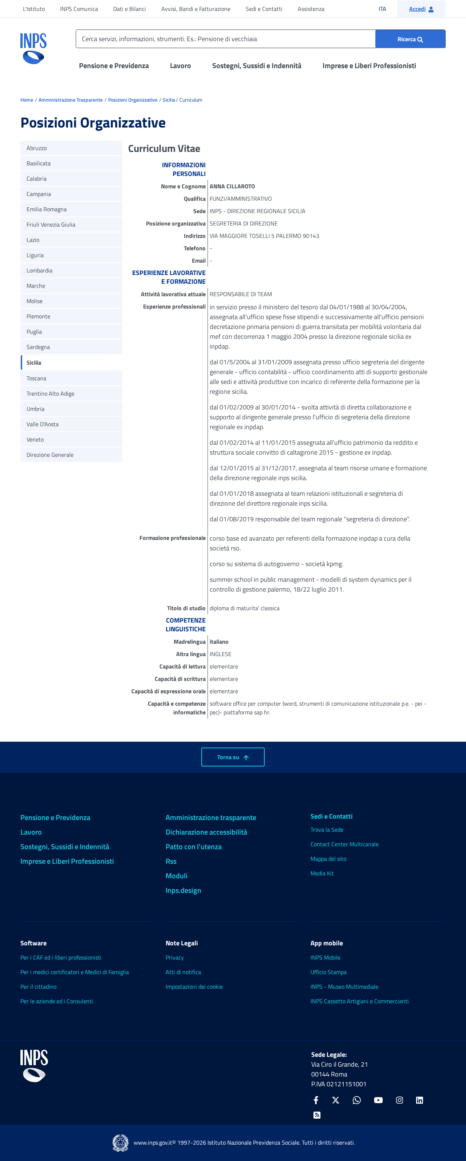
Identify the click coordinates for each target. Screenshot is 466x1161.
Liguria (35, 255)
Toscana (36, 378)
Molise (35, 301)
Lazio (33, 239)
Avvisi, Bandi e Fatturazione (195, 8)
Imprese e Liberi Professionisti (369, 65)
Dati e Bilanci (129, 8)
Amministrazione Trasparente (71, 99)
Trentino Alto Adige (50, 393)
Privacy (175, 957)
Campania (39, 193)
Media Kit (322, 873)
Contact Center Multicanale (345, 844)
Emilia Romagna (47, 209)
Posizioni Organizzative (132, 99)
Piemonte (38, 316)
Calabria (37, 178)
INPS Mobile (325, 957)
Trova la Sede (327, 829)
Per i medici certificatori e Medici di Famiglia (74, 972)
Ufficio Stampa (329, 972)
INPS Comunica (79, 8)
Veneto (35, 439)
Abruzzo (37, 148)
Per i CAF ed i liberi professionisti (61, 957)
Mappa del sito (328, 858)
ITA (387, 8)
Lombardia (39, 270)
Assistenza (311, 8)
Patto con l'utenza (194, 846)
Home (26, 99)
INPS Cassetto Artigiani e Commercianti (360, 1001)
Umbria (35, 408)
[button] (421, 8)
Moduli (176, 875)
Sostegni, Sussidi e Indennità (256, 65)
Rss (171, 861)
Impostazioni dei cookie (194, 986)
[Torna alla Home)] (34, 1066)
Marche (36, 285)
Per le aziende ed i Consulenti (56, 1001)
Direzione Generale (50, 454)
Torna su (229, 757)
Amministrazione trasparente (211, 817)
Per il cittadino (38, 986)
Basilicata (39, 163)
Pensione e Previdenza (114, 65)
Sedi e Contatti (264, 8)
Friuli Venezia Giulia (51, 224)
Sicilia (169, 99)
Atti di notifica (183, 972)
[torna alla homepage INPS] (33, 46)
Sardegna (38, 346)
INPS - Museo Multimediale (344, 986)
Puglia (34, 331)
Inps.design (183, 890)
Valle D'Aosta (43, 424)
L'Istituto (34, 8)
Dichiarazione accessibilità (206, 832)
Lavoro (180, 65)
